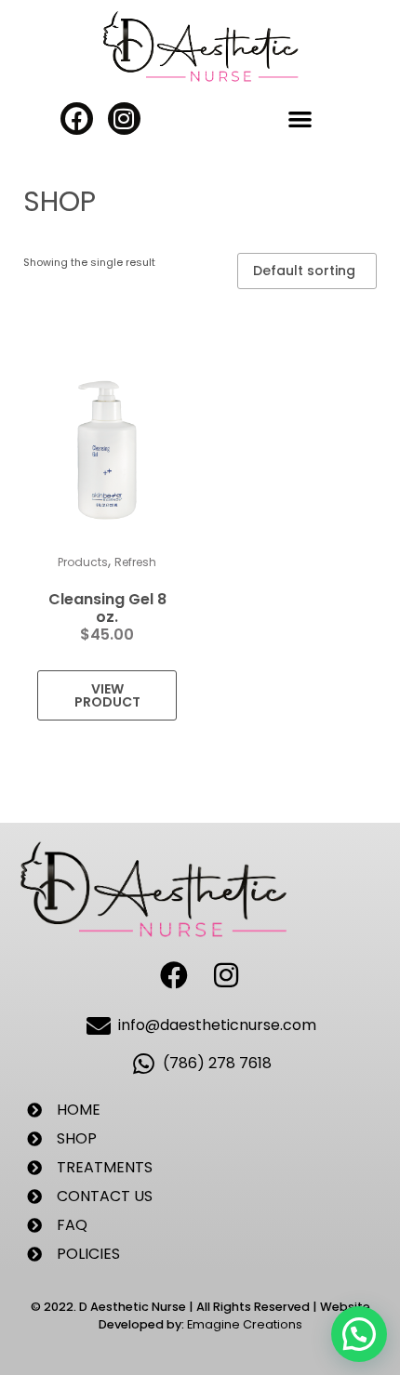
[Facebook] (76, 118)
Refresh (135, 562)
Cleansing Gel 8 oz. (107, 608)
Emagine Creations (244, 1324)
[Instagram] (124, 118)
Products (83, 562)
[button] (300, 119)
